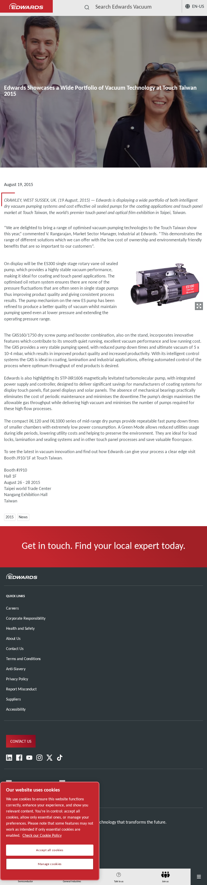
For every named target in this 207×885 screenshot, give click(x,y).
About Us (13, 638)
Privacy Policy (17, 679)
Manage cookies (50, 864)
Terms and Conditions (23, 658)
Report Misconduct (21, 689)
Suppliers (13, 699)
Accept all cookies (49, 850)
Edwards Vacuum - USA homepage (26, 6)
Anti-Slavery (15, 668)
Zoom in (199, 306)
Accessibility (15, 709)
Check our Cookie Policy (42, 835)
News (23, 517)
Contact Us (14, 648)
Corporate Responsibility (25, 618)
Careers (12, 608)
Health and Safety (20, 628)
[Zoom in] (165, 283)
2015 (10, 517)
